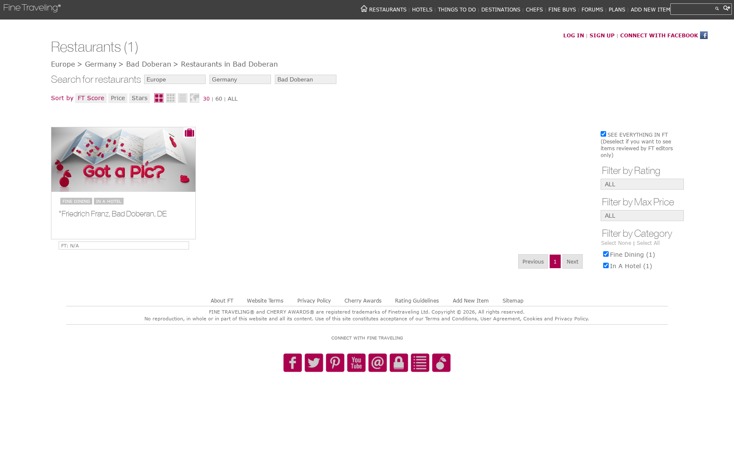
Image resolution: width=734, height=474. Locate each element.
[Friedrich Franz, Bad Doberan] (123, 159)
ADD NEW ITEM (650, 9)
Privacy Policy (314, 300)
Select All (648, 243)
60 (218, 98)
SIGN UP (602, 35)
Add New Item (471, 300)
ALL (232, 98)
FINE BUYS (562, 9)
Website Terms (265, 300)
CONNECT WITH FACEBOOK (659, 35)
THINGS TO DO (457, 9)
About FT (222, 300)
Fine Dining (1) (632, 254)
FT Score (91, 97)
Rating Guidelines (417, 300)
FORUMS (592, 9)
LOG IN (573, 35)
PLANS (617, 9)
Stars (139, 97)
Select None (616, 243)
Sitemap (513, 300)
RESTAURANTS (388, 9)
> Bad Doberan (144, 64)
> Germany (96, 64)
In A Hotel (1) (631, 265)
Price (118, 97)
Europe (63, 64)
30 (206, 98)
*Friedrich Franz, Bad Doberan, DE (113, 213)
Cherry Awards (362, 300)
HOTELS (422, 9)
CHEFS (534, 9)
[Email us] (377, 363)
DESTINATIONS (500, 9)
